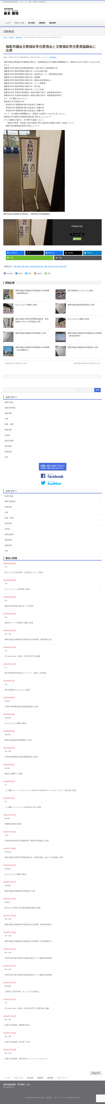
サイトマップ (62, 1078)
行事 (6, 419)
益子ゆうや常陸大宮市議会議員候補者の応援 (22, 908)
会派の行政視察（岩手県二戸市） (18, 1042)
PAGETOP (96, 1073)
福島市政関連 (10, 408)
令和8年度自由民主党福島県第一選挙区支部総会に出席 (27, 841)
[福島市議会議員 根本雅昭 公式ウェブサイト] (11, 12)
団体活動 (8, 430)
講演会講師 (9, 441)
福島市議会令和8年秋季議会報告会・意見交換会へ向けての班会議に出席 (34, 857)
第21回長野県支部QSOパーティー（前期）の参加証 (25, 673)
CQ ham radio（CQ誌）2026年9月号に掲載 (22, 656)
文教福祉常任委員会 (37, 266)
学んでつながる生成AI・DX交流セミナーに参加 (24, 572)
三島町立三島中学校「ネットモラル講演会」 (22, 992)
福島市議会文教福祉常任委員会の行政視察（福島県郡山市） (29, 639)
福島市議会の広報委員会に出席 (15, 363)
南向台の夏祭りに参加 (14, 774)
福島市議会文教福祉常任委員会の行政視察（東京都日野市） (29, 924)
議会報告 (50, 1078)
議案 (45, 266)
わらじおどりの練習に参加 (26, 305)
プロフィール (18, 1078)
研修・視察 (9, 424)
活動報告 (40, 1078)
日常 (6, 457)
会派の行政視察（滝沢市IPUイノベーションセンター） (27, 1059)
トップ (7, 1078)
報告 (56, 266)
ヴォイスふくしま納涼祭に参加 (17, 589)
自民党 (7, 435)
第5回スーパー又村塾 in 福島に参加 (19, 623)
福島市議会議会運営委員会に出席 (81, 305)
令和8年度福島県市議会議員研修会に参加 (21, 757)
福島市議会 (52, 57)
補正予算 (51, 266)
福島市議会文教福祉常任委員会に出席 (30, 333)
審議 (18, 266)
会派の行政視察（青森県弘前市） (18, 1025)
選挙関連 (8, 446)
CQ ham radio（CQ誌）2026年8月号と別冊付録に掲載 (27, 1008)
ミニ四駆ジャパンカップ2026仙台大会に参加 (23, 807)
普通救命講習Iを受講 (13, 824)
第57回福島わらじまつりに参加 (80, 290)
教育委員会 (63, 266)
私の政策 (30, 1078)
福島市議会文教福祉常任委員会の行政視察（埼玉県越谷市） (29, 941)
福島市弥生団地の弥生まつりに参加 (19, 606)
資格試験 (8, 452)
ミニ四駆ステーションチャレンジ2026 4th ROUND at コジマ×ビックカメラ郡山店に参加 (40, 790)
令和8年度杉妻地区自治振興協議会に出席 (21, 706)
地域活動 (8, 413)
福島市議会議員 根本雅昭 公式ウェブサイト (49, 1097)
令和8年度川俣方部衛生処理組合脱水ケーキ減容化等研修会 (28, 958)
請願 (15, 266)
